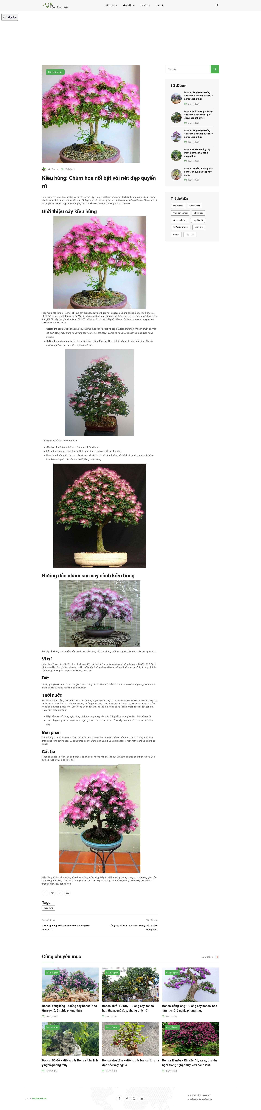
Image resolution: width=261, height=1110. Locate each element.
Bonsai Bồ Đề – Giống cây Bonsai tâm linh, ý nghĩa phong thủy (197, 152)
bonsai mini (194, 206)
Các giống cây (55, 72)
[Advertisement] (130, 45)
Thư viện (127, 5)
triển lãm (199, 227)
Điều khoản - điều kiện (201, 1099)
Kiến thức (110, 5)
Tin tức (144, 5)
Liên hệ (159, 5)
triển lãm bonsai (180, 213)
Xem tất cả (207, 957)
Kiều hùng (48, 908)
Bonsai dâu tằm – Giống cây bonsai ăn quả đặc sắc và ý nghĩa (198, 171)
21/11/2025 (194, 104)
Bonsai (176, 234)
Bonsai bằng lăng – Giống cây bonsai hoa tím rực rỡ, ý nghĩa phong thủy (198, 95)
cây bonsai (178, 206)
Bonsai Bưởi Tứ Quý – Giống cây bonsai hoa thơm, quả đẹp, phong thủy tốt (198, 114)
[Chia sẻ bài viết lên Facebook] (45, 893)
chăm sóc (198, 213)
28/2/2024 (70, 169)
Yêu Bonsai (53, 169)
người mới (198, 220)
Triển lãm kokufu (180, 227)
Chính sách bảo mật (200, 1095)
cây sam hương (180, 220)
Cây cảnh (190, 234)
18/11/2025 (194, 142)
